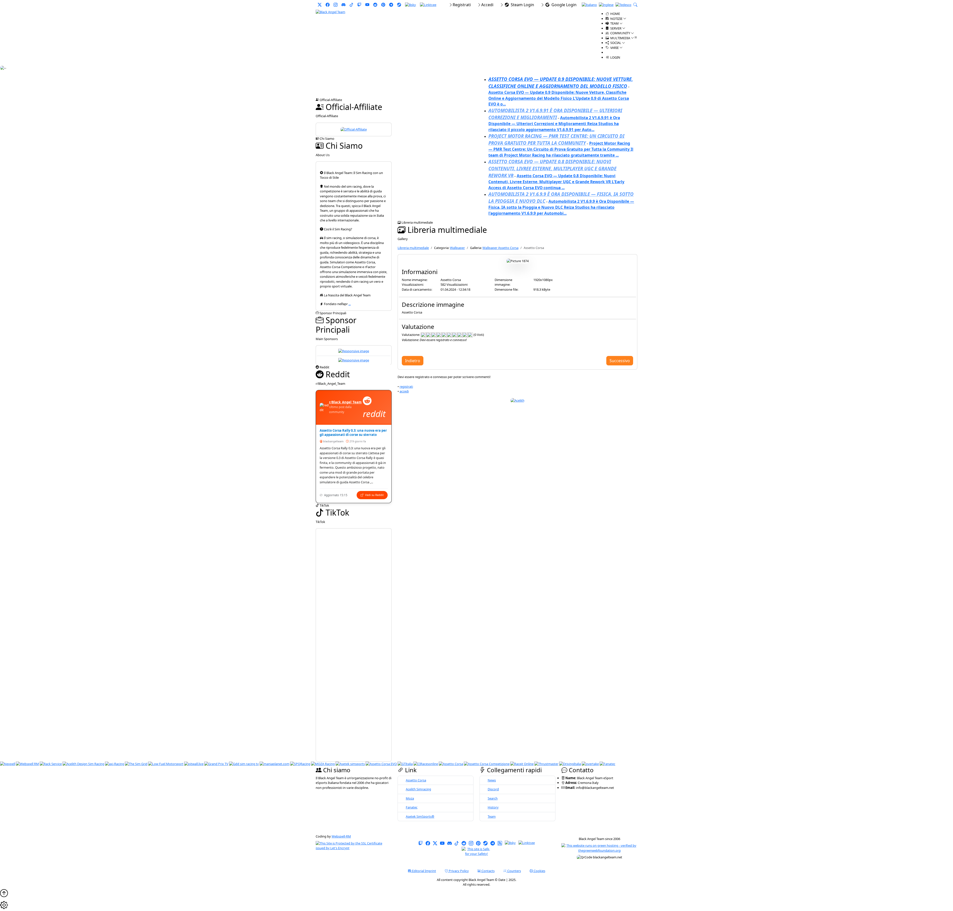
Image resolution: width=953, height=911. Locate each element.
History (493, 807)
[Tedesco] (623, 4)
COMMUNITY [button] (620, 33)
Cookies (539, 871)
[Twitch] (359, 5)
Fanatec (411, 807)
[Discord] (343, 5)
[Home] (330, 11)
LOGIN (614, 57)
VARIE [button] (614, 47)
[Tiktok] (351, 5)
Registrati (462, 4)
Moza (410, 798)
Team (492, 816)
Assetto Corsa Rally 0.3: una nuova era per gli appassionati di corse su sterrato (353, 432)
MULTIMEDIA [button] (620, 38)
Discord (493, 789)
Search (493, 798)
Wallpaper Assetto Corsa (500, 247)
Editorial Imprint (423, 871)
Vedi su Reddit (374, 495)
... (349, 304)
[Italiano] (589, 4)
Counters (514, 871)
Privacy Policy (458, 871)
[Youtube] (367, 5)
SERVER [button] (615, 28)
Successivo (620, 360)
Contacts (488, 871)
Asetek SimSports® (420, 816)
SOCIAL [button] (615, 42)
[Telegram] (391, 5)
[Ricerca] (635, 5)
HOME (615, 13)
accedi (404, 391)
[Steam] (399, 5)
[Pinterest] (383, 5)
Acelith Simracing (418, 789)
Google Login (563, 4)
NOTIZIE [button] (616, 18)
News (492, 780)
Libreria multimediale (413, 247)
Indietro (412, 360)
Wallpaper (457, 247)
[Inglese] (606, 4)
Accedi (487, 4)
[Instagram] (336, 5)
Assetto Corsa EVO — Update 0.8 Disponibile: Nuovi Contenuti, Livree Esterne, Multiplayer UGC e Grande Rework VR (552, 168)
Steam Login (521, 4)
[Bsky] (410, 4)
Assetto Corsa (416, 780)
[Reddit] (375, 5)
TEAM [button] (614, 23)
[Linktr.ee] (428, 4)
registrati (406, 386)
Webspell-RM (341, 836)
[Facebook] (328, 5)
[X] (320, 5)
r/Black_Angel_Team (345, 402)
